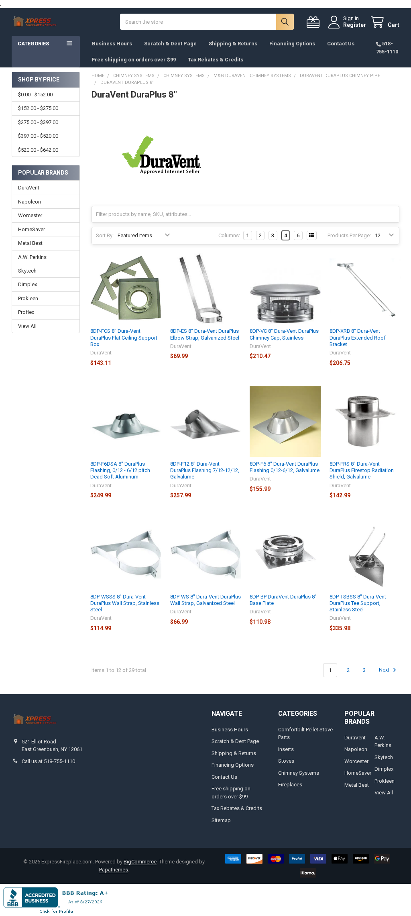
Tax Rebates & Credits (215, 60)
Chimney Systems (298, 773)
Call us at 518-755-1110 (48, 761)
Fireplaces (290, 785)
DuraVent (28, 188)
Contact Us (340, 44)
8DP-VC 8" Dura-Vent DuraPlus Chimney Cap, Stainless (284, 334)
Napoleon (29, 202)
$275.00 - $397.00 (38, 122)
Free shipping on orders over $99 (134, 60)
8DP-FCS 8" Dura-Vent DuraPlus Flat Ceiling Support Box (123, 337)
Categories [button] (33, 44)
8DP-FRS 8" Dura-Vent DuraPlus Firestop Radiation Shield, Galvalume (362, 470)
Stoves (286, 761)
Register (354, 25)
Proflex (26, 312)
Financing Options (292, 44)
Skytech (27, 271)
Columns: (229, 235)
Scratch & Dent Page (170, 44)
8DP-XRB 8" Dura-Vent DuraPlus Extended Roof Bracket (358, 337)
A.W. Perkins (32, 257)
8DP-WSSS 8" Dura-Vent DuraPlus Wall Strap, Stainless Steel (124, 603)
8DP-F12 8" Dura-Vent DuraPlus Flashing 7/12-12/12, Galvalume (204, 470)
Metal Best (30, 243)
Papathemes (113, 870)
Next (385, 670)
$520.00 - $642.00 (38, 150)
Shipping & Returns (233, 44)
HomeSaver (31, 229)
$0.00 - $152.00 (35, 95)
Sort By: (105, 235)
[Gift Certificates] (315, 22)
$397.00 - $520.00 (38, 136)
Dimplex (27, 284)
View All (27, 326)
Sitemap (221, 820)
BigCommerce (140, 862)
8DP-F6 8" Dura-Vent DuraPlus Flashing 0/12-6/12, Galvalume (284, 467)
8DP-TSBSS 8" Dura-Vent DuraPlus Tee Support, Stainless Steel (358, 603)
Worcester (30, 215)
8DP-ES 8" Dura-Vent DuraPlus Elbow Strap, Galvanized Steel (204, 334)
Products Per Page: (349, 235)
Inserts (286, 749)
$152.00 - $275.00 (38, 108)
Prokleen (28, 298)
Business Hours (112, 44)
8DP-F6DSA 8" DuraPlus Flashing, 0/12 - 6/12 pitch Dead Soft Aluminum (120, 470)
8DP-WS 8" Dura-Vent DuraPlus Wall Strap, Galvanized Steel (205, 600)
